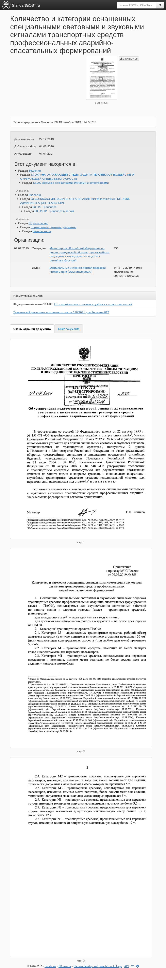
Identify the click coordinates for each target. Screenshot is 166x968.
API (126, 966)
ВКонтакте (65, 966)
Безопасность (42, 231)
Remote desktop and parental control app (98, 966)
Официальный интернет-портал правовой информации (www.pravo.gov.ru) (78, 269)
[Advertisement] (45, 84)
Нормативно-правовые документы (53, 227)
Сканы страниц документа (32, 329)
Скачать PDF (130, 58)
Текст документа (69, 329)
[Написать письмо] (132, 966)
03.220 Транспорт (44, 207)
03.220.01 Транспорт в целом (54, 211)
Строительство (38, 223)
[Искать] (160, 5)
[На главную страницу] (6, 4)
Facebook (50, 966)
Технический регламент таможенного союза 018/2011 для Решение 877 (61, 312)
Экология (35, 170)
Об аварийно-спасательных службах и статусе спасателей (93, 304)
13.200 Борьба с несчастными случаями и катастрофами (71, 182)
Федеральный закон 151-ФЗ (33, 304)
